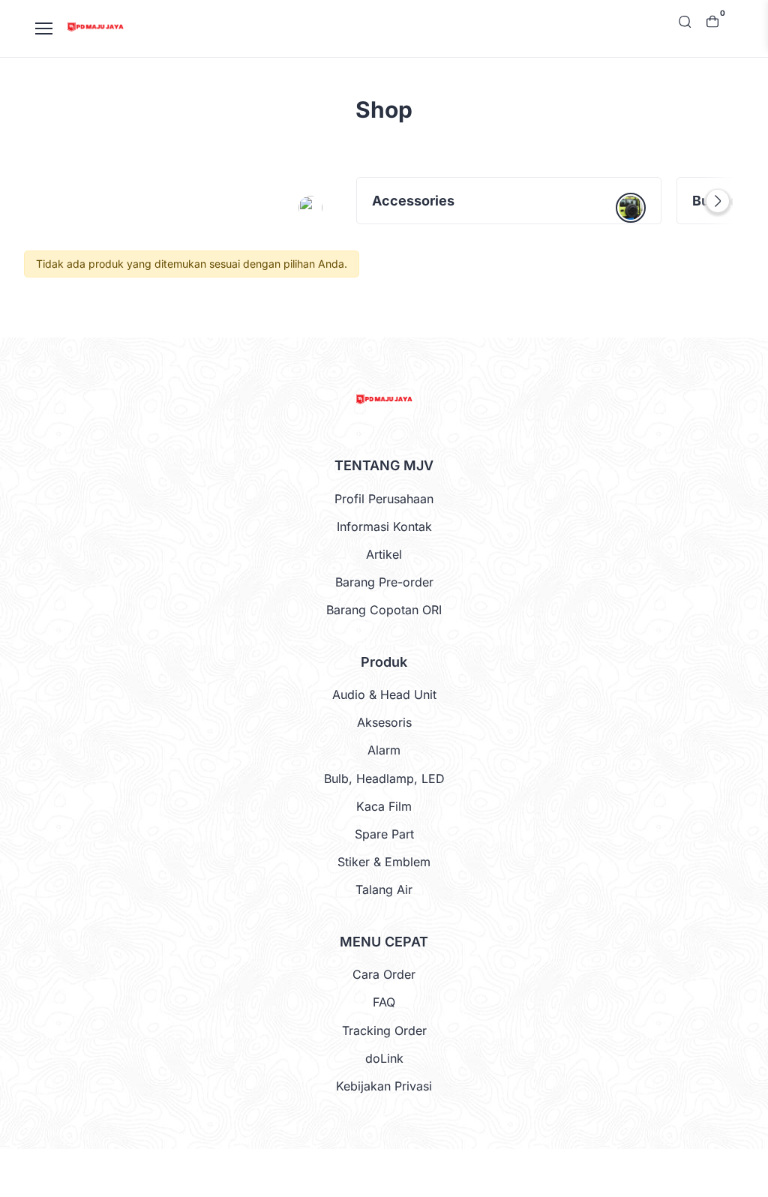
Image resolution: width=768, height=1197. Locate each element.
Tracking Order (384, 1030)
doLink (384, 1058)
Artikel (384, 554)
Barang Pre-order (384, 582)
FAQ (384, 1002)
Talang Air (384, 889)
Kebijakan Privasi (384, 1086)
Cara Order (384, 974)
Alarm (384, 750)
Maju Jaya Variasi (382, 1172)
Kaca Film (384, 806)
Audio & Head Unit (384, 694)
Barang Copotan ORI (384, 609)
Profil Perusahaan (384, 498)
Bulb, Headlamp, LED (384, 778)
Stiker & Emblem (384, 861)
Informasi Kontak (384, 526)
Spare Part (384, 834)
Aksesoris (384, 722)
